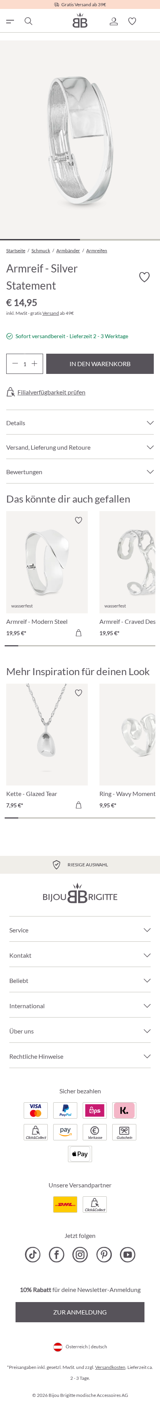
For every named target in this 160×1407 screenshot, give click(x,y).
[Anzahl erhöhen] (34, 364)
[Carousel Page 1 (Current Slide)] (11, 645)
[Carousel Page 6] (80, 645)
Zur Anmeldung (80, 1312)
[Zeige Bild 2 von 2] (120, 239)
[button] (113, 21)
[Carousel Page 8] (107, 645)
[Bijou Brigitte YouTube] (127, 1254)
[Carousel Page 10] (134, 645)
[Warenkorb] (150, 21)
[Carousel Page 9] (121, 645)
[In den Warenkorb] (78, 632)
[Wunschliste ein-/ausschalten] (144, 277)
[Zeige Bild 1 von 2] (40, 239)
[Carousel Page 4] (52, 645)
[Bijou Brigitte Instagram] (80, 1254)
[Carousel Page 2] (25, 645)
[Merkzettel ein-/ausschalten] (78, 520)
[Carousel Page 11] (148, 645)
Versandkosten (110, 1367)
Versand (50, 313)
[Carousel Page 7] (94, 645)
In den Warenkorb (100, 363)
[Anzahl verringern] (15, 364)
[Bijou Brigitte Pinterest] (104, 1254)
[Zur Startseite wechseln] (80, 20)
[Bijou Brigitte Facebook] (56, 1254)
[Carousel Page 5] (66, 645)
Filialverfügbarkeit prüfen (51, 392)
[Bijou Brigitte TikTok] (33, 1254)
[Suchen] (28, 21)
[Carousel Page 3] (39, 645)
